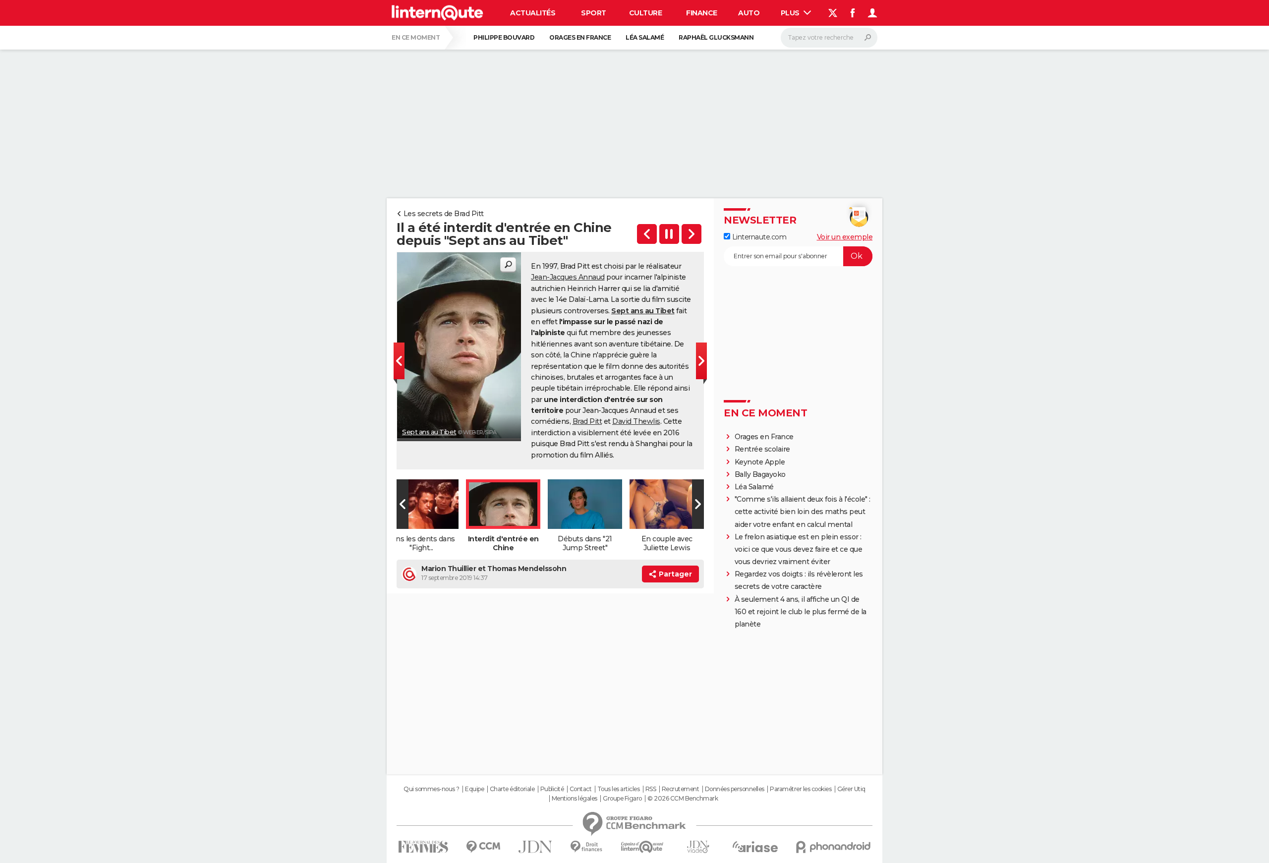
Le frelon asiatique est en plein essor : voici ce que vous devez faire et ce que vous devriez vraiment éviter (799, 549)
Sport (593, 12)
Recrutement (680, 789)
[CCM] (483, 847)
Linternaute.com (758, 236)
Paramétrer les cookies (800, 789)
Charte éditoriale (512, 789)
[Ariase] (755, 846)
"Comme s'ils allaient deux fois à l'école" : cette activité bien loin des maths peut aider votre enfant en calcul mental (802, 511)
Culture (645, 12)
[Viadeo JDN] (698, 847)
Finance (701, 12)
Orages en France (580, 37)
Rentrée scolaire (762, 449)
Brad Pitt (587, 421)
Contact (581, 789)
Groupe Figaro (622, 798)
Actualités (532, 12)
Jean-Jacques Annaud (568, 277)
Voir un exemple (845, 236)
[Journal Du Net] (535, 847)
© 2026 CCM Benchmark (682, 798)
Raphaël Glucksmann (716, 37)
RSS (650, 789)
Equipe (474, 789)
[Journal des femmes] (423, 847)
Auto (748, 12)
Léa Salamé (645, 37)
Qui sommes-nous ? (432, 789)
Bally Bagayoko (760, 474)
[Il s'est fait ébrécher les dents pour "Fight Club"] (647, 234)
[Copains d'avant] (642, 847)
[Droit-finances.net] (586, 847)
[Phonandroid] (833, 847)
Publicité (552, 789)
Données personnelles (734, 789)
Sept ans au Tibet (429, 432)
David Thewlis (636, 421)
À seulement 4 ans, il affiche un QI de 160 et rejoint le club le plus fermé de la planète (800, 612)
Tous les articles (618, 789)
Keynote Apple (760, 462)
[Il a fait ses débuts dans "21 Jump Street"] (691, 234)
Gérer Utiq (851, 789)
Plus (791, 12)
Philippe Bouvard (503, 37)
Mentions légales (574, 798)
